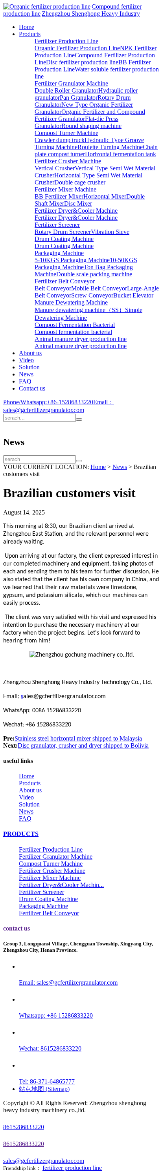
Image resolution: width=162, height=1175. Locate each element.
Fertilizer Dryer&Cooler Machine (76, 210)
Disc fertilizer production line (82, 62)
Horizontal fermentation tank (120, 154)
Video (26, 360)
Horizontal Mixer (104, 196)
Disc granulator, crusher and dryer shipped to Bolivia (83, 745)
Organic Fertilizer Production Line (77, 48)
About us (30, 353)
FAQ (25, 381)
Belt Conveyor (53, 288)
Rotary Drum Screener (63, 231)
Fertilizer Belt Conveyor (65, 281)
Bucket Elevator (133, 295)
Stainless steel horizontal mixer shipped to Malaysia (78, 738)
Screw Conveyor (92, 295)
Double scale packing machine (94, 274)
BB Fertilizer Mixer (59, 196)
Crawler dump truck (60, 140)
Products (29, 34)
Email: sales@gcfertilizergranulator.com (68, 982)
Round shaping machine (91, 125)
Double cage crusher (79, 182)
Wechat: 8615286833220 (50, 1048)
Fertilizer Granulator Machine (71, 83)
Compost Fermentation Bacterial (75, 324)
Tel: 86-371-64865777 (47, 1081)
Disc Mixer (78, 203)
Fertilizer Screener (57, 224)
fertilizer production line (72, 1167)
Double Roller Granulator (66, 90)
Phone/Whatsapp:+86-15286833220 (48, 402)
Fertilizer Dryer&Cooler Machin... (61, 884)
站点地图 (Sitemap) (44, 1089)
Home (26, 27)
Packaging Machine (59, 253)
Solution (29, 367)
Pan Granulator (79, 97)
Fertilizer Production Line (66, 41)
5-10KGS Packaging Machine (72, 260)
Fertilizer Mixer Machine (65, 189)
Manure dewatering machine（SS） (80, 310)
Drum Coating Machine (64, 238)
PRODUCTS (21, 833)
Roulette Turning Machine (110, 147)
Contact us (32, 388)
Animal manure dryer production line (81, 339)
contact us (16, 928)
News (26, 374)
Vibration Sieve (110, 231)
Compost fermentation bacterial (73, 331)
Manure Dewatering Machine (71, 302)
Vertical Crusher (55, 168)
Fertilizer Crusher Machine (68, 161)
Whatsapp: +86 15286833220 (56, 1015)
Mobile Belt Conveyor (99, 288)
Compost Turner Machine (66, 133)
